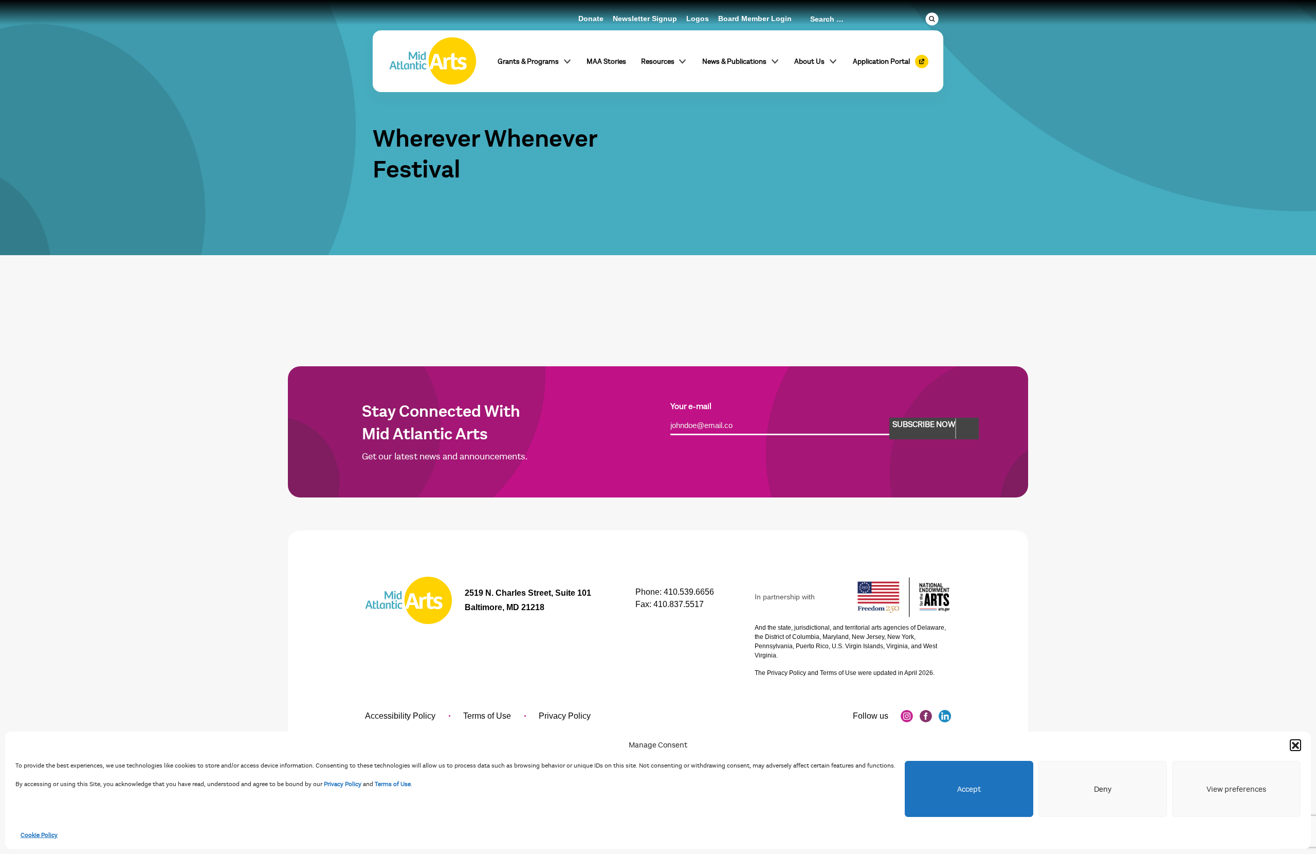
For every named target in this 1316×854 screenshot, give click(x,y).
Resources (657, 61)
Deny (1102, 789)
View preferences (1236, 789)
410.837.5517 (678, 604)
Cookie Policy (39, 835)
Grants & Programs (528, 61)
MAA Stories (606, 61)
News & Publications (734, 61)
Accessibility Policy (400, 715)
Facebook (926, 716)
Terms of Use (393, 784)
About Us (809, 61)
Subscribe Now (923, 424)
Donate (591, 18)
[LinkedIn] (945, 716)
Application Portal (881, 61)
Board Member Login (755, 18)
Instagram (907, 716)
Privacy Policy (342, 784)
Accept (969, 789)
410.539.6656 (689, 592)
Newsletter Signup (645, 18)
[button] (1295, 745)
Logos (697, 18)
